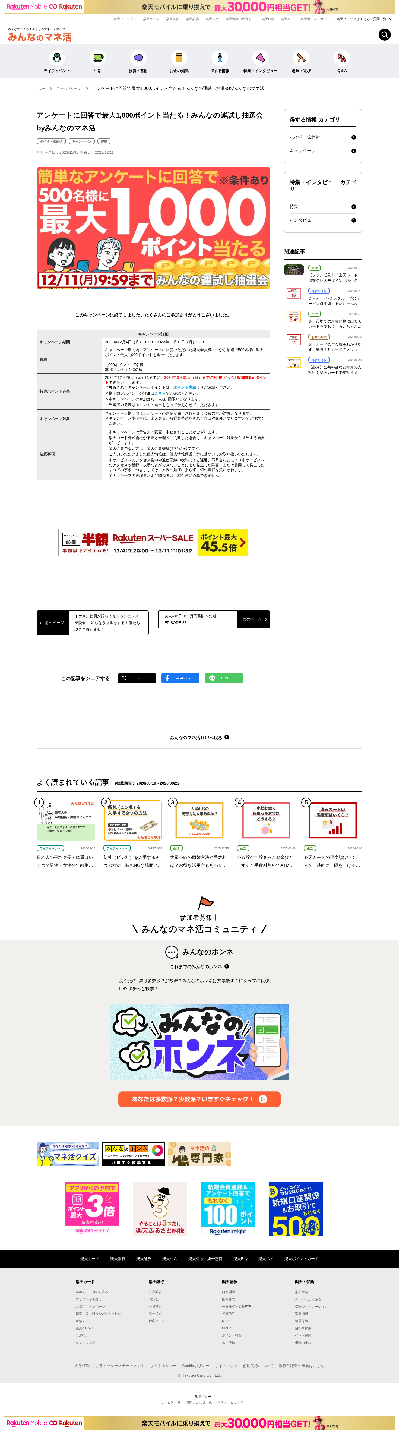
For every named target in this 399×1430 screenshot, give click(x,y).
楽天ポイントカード (315, 19)
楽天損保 (301, 1314)
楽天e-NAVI (84, 1328)
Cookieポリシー (195, 1365)
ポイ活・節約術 (305, 137)
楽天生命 (212, 19)
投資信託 (228, 1314)
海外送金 (155, 1314)
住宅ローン (157, 1321)
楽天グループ (123, 19)
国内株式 (228, 1299)
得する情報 (219, 70)
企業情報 (82, 1365)
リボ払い (82, 1335)
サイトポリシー (163, 1365)
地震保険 (301, 1321)
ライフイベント (57, 70)
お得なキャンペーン (90, 1307)
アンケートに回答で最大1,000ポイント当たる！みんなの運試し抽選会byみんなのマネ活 (178, 88)
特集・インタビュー (260, 70)
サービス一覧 (170, 1402)
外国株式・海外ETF (236, 1307)
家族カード (84, 1321)
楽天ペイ (287, 19)
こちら (160, 393)
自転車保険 (303, 1328)
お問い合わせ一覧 (199, 1402)
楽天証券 (192, 19)
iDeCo (227, 1328)
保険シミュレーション (311, 1307)
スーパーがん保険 (308, 1299)
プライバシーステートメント (120, 1365)
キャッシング (85, 1343)
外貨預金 (155, 1307)
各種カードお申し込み (92, 1292)
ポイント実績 (184, 387)
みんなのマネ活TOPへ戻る (196, 737)
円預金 (154, 1299)
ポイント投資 (232, 1335)
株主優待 (228, 1343)
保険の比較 (303, 1343)
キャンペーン (69, 88)
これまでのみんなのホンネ (196, 966)
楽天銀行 (172, 19)
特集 (294, 206)
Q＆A (342, 70)
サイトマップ (226, 1365)
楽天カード (151, 19)
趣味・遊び (301, 70)
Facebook (182, 678)
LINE (225, 678)
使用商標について (258, 1365)
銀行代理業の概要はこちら (301, 1365)
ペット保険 (303, 1335)
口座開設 (155, 1292)
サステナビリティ (230, 1402)
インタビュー (303, 220)
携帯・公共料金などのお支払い (98, 1314)
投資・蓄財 (138, 70)
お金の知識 (179, 70)
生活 (98, 70)
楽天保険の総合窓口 (240, 19)
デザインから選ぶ (89, 1299)
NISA (226, 1321)
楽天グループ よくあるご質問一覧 (362, 19)
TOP (41, 88)
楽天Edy (268, 19)
